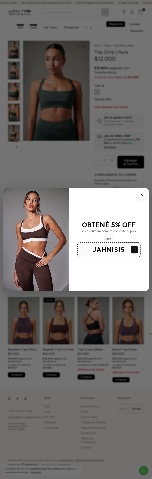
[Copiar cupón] (134, 249)
